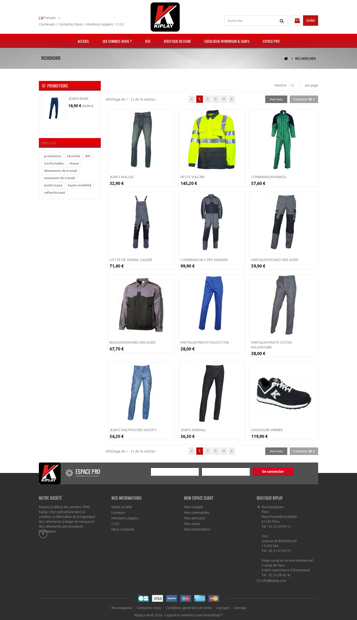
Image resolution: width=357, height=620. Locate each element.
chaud (74, 163)
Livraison (118, 513)
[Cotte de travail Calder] (141, 222)
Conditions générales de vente (189, 608)
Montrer (280, 85)
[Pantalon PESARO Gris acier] (283, 222)
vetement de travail (59, 178)
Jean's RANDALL (193, 430)
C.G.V (120, 24)
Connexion (47, 24)
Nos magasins (122, 608)
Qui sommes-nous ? (117, 41)
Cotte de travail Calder (131, 260)
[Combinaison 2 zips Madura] (212, 222)
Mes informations (197, 529)
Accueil (83, 41)
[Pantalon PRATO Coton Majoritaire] (283, 305)
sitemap (240, 608)
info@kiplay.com (274, 581)
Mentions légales (99, 24)
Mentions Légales (124, 518)
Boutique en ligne (177, 41)
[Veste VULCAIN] (212, 139)
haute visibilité (79, 185)
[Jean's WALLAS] (141, 139)
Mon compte (193, 507)
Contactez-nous (149, 608)
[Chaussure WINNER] (283, 392)
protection (52, 156)
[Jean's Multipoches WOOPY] (141, 392)
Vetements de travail (60, 170)
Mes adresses (194, 518)
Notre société (121, 507)
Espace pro (271, 41)
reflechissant (54, 192)
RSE (148, 41)
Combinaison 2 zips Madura (204, 260)
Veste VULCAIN (192, 177)
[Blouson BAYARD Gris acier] (141, 305)
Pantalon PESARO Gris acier (274, 260)
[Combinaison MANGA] (283, 139)
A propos (223, 608)
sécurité (73, 156)
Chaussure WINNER (267, 430)
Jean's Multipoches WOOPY (133, 430)
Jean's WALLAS (122, 177)
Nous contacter (123, 529)
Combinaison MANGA (268, 177)
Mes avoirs (192, 524)
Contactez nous (71, 24)
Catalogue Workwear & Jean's (226, 41)
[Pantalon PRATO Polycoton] (212, 305)
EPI (87, 156)
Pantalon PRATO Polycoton (204, 342)
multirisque (53, 185)
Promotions (57, 86)
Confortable (54, 163)
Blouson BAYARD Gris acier (132, 342)
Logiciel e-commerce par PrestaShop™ (194, 615)
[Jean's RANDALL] (212, 392)
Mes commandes (197, 513)
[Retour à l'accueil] (285, 59)
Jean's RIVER (78, 99)
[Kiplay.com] (165, 17)
